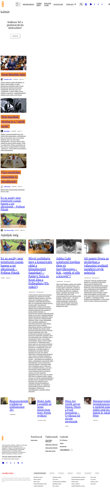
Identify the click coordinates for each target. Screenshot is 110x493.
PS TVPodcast (63, 440)
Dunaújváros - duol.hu (57, 477)
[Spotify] (18, 463)
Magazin (70, 473)
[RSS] (102, 4)
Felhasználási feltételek (51, 448)
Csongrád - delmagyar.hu (38, 485)
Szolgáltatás (88, 473)
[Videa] (90, 4)
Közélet (52, 473)
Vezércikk (15, 79)
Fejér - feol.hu (55, 479)
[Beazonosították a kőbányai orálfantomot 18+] (4, 400)
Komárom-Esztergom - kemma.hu (78, 479)
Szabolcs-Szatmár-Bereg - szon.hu (78, 485)
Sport (67, 426)
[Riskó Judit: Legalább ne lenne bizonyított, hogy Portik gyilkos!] (32, 400)
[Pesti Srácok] (7, 4)
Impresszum (34, 440)
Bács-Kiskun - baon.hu (38, 477)
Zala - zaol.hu (93, 483)
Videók (61, 443)
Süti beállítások (64, 450)
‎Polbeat (17, 230)
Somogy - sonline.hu (75, 483)
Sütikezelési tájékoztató (51, 444)
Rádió (97, 473)
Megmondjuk (28, 4)
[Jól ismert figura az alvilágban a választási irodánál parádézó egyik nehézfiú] (96, 246)
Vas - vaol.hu (93, 479)
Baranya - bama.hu (37, 479)
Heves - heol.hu (56, 485)
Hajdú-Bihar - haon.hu (57, 483)
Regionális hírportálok (40, 473)
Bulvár (78, 473)
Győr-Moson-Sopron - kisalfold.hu (59, 481)
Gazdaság (61, 473)
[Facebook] (94, 4)
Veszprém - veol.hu (94, 481)
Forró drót (39, 4)
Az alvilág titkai (42, 420)
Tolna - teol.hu (93, 477)
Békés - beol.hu (37, 481)
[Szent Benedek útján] (13, 63)
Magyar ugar (47, 4)
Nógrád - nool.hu (75, 481)
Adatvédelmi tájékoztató (48, 441)
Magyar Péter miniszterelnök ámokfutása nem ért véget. (13, 190)
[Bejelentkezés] (86, 4)
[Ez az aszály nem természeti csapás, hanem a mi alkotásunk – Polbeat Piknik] (13, 220)
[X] (98, 4)
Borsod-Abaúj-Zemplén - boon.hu (40, 483)
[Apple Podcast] (22, 463)
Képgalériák (63, 446)
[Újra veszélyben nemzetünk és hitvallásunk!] (13, 161)
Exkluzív (95, 420)
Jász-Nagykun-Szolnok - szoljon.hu (78, 477)
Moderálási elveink (50, 451)
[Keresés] (81, 4)
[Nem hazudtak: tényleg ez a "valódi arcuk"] (13, 105)
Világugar (58, 4)
